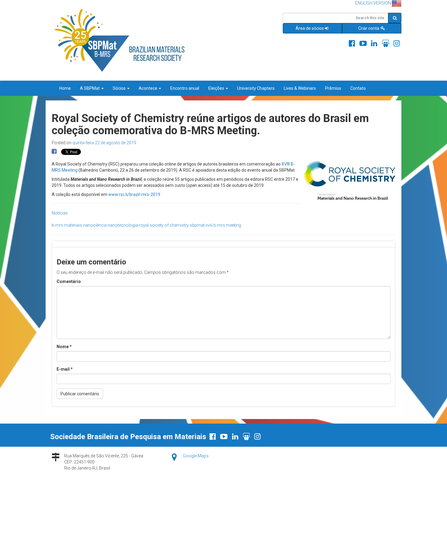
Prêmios (333, 88)
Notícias (60, 213)
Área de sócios (310, 28)
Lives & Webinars (300, 88)
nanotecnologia (123, 225)
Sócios (119, 88)
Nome (64, 346)
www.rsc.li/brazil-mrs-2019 (134, 194)
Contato (358, 88)
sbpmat (197, 225)
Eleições (216, 88)
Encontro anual (184, 88)
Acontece (148, 88)
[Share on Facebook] (54, 151)
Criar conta (369, 28)
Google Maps (196, 455)
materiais (73, 225)
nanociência (95, 225)
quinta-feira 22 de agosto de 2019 (104, 142)
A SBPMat (90, 88)
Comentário (69, 281)
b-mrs (57, 225)
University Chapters (256, 88)
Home (65, 88)
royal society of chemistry (164, 225)
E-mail (65, 369)
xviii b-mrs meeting (223, 225)
